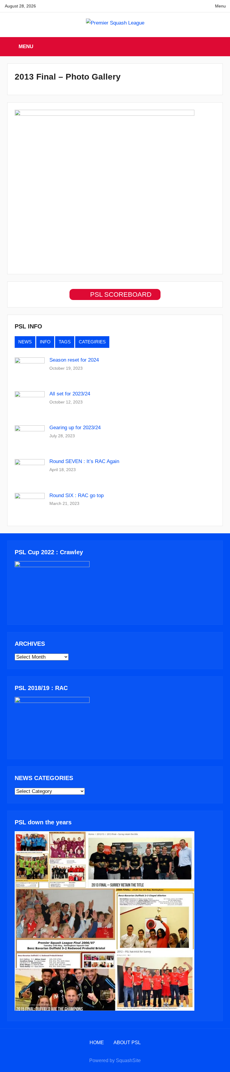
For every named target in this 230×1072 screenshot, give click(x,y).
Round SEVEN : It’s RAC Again (84, 461)
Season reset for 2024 (74, 360)
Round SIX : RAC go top (76, 495)
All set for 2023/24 (69, 394)
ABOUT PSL (127, 1042)
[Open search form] (219, 46)
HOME (97, 1042)
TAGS (65, 341)
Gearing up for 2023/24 (75, 427)
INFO (45, 341)
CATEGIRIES (92, 341)
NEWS (25, 341)
